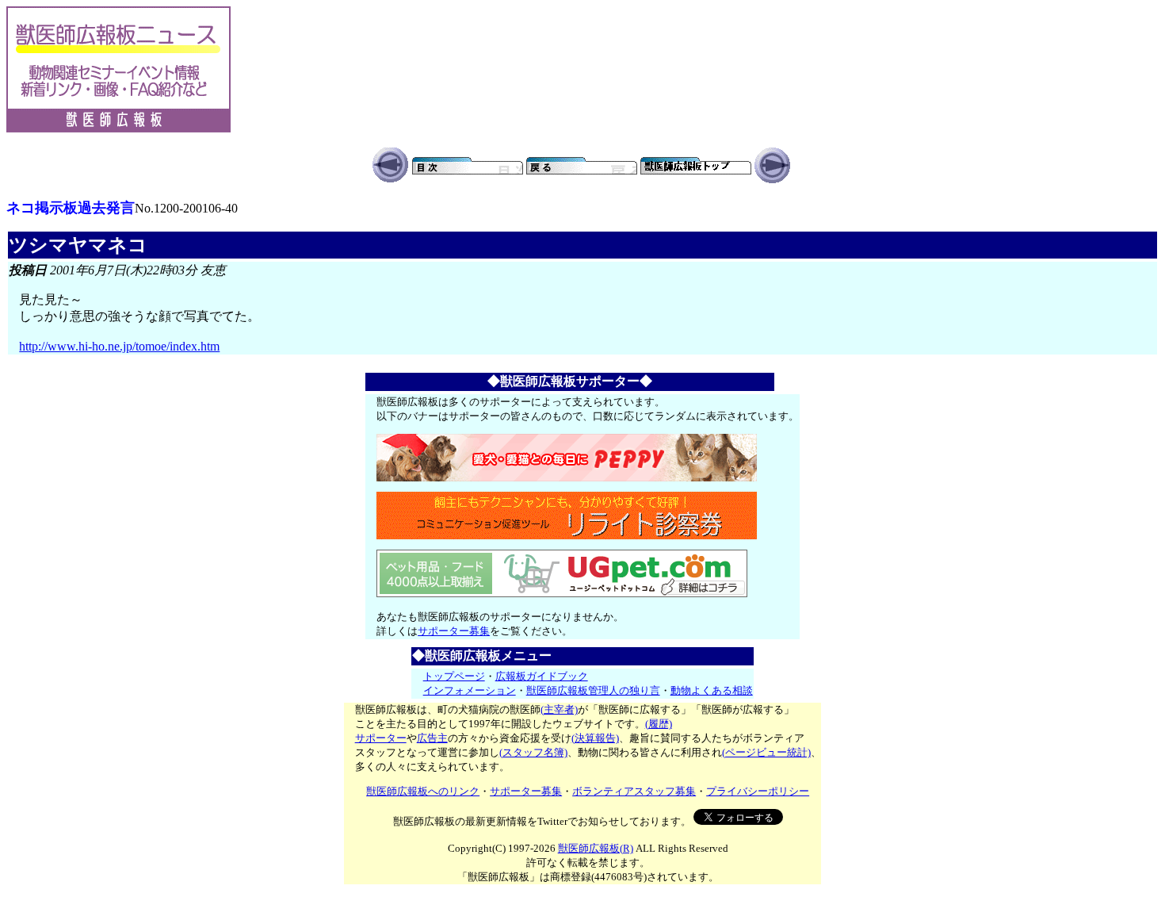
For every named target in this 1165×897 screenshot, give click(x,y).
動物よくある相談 (711, 690)
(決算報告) (595, 738)
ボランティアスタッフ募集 (634, 791)
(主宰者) (559, 709)
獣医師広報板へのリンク (422, 791)
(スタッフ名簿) (533, 752)
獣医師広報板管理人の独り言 (593, 690)
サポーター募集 (454, 631)
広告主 (432, 738)
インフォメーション (469, 690)
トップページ (454, 676)
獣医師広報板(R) (595, 848)
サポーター (381, 738)
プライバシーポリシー (757, 791)
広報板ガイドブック (541, 676)
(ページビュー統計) (766, 752)
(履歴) (658, 724)
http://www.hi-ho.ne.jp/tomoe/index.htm (119, 346)
